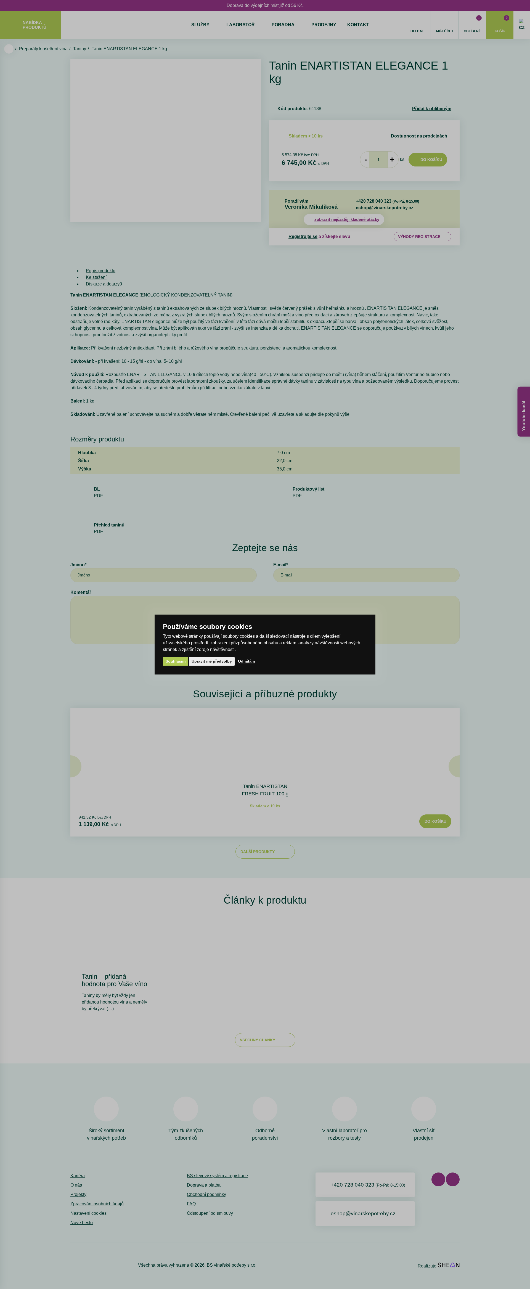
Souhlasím (176, 661)
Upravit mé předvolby (212, 661)
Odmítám (246, 661)
